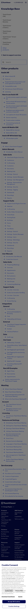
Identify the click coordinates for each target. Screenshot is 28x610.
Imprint (20, 596)
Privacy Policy (19, 590)
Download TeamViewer (8, 596)
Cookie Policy (9, 590)
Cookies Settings (14, 606)
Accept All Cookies (14, 601)
